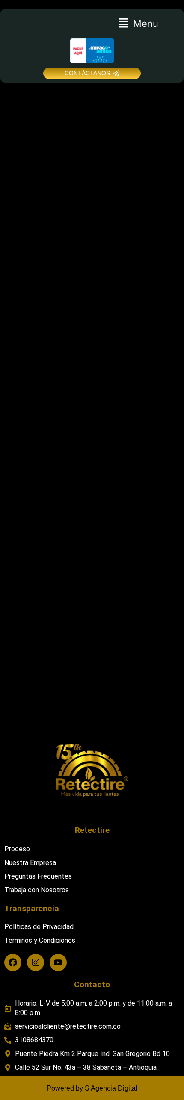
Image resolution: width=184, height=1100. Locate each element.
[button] (138, 23)
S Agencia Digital (111, 1088)
